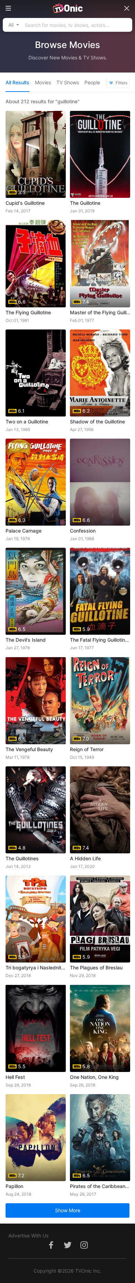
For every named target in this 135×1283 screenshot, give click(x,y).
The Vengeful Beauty (29, 749)
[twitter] (67, 1249)
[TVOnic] (67, 8)
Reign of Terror (87, 749)
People (92, 82)
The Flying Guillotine (28, 312)
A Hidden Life (85, 858)
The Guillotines (22, 858)
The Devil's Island (26, 640)
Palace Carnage (24, 531)
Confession (83, 531)
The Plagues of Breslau (96, 967)
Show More (67, 1210)
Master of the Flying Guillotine (100, 312)
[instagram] (84, 1249)
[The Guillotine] (100, 154)
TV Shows (67, 82)
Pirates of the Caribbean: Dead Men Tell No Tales (100, 1186)
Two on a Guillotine (27, 421)
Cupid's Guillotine (25, 203)
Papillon (14, 1186)
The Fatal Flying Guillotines (100, 640)
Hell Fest (15, 1077)
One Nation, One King (94, 1077)
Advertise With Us (28, 1235)
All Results (17, 82)
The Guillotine (85, 203)
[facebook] (50, 1249)
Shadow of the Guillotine (97, 421)
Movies (43, 82)
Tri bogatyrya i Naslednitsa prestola (36, 967)
